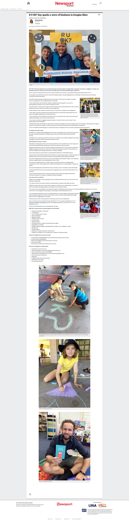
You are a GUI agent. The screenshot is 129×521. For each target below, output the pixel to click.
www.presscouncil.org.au (99, 512)
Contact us (58, 519)
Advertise (66, 519)
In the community (76, 519)
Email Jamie (37, 23)
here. (57, 206)
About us (50, 519)
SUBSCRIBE (94, 4)
